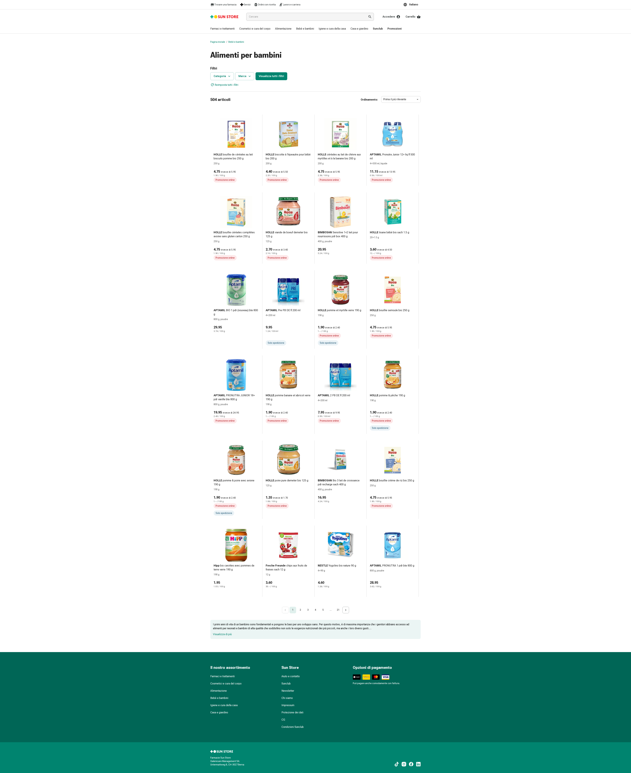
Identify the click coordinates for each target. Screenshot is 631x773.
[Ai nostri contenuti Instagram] (404, 764)
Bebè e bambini (236, 42)
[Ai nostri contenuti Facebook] (411, 764)
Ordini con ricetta (267, 4)
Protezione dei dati (292, 712)
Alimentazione (218, 690)
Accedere (389, 16)
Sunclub (286, 683)
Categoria (220, 76)
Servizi (247, 4)
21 (338, 610)
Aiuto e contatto (290, 676)
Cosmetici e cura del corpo (226, 683)
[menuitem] (222, 29)
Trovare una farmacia (225, 4)
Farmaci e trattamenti (222, 676)
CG (283, 719)
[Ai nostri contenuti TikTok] (396, 764)
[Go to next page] (345, 610)
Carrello (410, 16)
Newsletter (287, 690)
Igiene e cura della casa (224, 705)
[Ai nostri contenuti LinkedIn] (418, 764)
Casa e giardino (219, 712)
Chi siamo (287, 698)
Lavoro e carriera (291, 4)
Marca (242, 76)
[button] (412, 5)
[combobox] (305, 17)
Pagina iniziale (217, 42)
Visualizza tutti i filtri (271, 76)
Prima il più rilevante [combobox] (394, 99)
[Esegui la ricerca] (370, 17)
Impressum (287, 705)
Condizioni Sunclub (292, 726)
